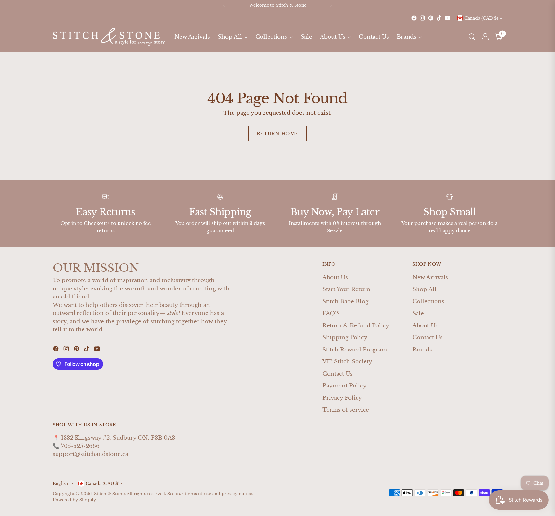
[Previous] (224, 5)
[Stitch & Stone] (109, 37)
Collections (428, 301)
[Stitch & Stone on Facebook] (414, 18)
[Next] (331, 5)
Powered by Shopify (74, 500)
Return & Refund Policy (355, 325)
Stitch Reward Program (354, 349)
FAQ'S (331, 313)
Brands (422, 349)
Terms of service (345, 409)
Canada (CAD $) (481, 18)
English (60, 483)
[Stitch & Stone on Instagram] (422, 18)
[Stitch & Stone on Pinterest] (431, 18)
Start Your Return (346, 289)
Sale (418, 313)
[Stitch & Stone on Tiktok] (439, 18)
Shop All (424, 289)
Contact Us (337, 373)
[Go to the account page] (485, 36)
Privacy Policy (342, 398)
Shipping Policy (344, 337)
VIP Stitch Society (347, 361)
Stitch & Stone (109, 493)
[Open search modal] (471, 36)
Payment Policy (344, 385)
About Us (335, 277)
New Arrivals (430, 277)
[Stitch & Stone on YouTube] (447, 18)
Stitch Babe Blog (345, 301)
